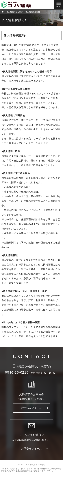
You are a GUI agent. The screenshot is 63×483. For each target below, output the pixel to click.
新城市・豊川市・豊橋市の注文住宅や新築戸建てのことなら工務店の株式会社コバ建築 (31, 470)
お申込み (31, 408)
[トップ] (3, 11)
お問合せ (31, 448)
